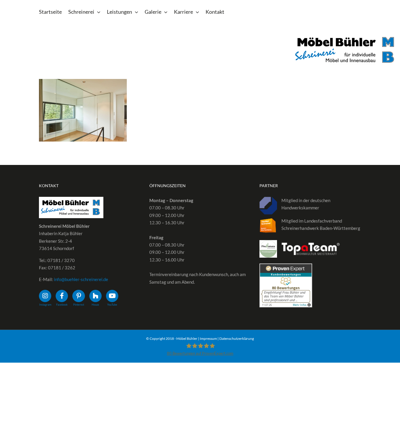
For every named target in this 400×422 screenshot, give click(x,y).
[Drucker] (83, 110)
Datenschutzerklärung (236, 338)
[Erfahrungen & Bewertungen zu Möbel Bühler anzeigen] (285, 267)
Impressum (208, 338)
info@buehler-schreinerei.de (81, 279)
